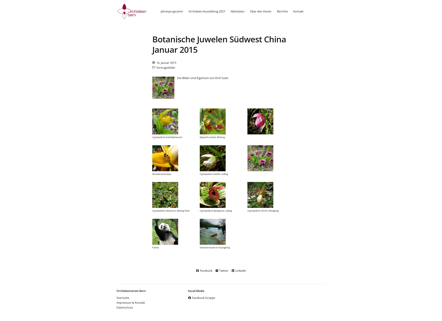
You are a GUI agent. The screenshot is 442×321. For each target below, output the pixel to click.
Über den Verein (260, 11)
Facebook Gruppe (203, 298)
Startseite (123, 298)
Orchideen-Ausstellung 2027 (207, 11)
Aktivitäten (237, 11)
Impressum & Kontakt (131, 303)
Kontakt (298, 11)
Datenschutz (125, 307)
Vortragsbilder (165, 68)
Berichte (282, 11)
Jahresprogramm (172, 11)
